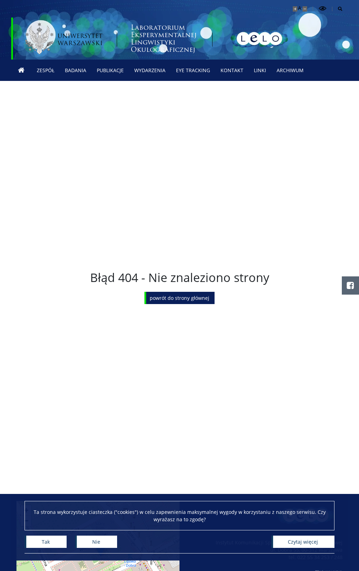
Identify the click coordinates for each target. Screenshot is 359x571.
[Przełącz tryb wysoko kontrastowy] (322, 8)
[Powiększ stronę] (295, 9)
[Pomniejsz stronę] (305, 9)
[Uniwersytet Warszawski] (63, 38)
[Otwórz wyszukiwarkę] (337, 9)
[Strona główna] (21, 70)
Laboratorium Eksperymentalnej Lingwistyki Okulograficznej (164, 38)
